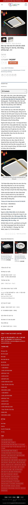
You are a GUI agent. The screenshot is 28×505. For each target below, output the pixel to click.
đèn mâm (18, 485)
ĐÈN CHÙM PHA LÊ (22, 460)
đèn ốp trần (5, 70)
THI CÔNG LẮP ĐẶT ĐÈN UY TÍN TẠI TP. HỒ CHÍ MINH (11, 453)
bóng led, (21, 218)
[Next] (24, 23)
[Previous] (3, 23)
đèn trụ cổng (12, 220)
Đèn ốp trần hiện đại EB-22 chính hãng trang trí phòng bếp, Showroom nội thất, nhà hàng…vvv (20, 257)
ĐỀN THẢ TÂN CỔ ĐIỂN (6, 485)
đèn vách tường (11, 488)
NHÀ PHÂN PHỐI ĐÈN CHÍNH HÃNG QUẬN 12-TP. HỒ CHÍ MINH (13, 444)
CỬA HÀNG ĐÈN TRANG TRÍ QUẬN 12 (8, 442)
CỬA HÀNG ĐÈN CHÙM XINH (7, 439)
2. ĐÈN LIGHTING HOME (6, 370)
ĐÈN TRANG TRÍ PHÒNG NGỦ (7, 474)
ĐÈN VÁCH (16, 474)
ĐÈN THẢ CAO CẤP (5, 467)
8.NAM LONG (4, 387)
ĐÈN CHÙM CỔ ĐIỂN (20, 455)
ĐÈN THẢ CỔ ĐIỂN (13, 467)
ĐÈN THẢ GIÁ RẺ (21, 467)
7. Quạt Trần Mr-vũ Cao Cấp (7, 384)
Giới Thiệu (3, 423)
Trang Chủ (4, 499)
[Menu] (2, 4)
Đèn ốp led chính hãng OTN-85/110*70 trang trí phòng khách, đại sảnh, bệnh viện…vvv (7, 257)
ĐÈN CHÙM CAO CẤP (11, 455)
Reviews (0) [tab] (4, 86)
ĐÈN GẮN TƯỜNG (12, 462)
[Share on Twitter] (7, 75)
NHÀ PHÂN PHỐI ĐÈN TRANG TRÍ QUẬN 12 (9, 450)
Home (2, 43)
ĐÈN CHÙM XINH (5, 462)
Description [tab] (4, 83)
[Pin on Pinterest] (13, 75)
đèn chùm (13, 485)
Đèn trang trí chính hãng (7, 71)
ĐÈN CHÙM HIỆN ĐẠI (13, 457)
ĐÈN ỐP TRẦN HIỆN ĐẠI (16, 43)
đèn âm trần (18, 488)
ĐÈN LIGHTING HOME (21, 462)
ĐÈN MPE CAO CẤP (9, 464)
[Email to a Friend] (10, 75)
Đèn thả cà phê (4, 354)
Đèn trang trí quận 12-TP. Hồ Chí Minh (8, 483)
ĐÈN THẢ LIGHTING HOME (6, 469)
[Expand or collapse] (25, 91)
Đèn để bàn (3, 362)
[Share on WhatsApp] (2, 75)
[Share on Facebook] (5, 75)
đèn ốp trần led (10, 70)
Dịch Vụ (19, 499)
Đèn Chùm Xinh (10, 212)
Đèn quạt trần (4, 351)
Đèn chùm (3, 356)
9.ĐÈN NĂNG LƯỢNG (5, 390)
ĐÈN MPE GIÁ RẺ (18, 464)
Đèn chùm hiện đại (5, 359)
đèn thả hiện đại (4, 488)
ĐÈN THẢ (23, 464)
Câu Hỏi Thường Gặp (5, 429)
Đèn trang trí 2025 (5, 478)
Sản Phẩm (15, 499)
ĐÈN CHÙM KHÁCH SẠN (6, 460)
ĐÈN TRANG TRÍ (4, 471)
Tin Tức (3, 432)
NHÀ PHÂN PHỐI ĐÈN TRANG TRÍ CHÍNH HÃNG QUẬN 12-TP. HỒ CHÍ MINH (13, 447)
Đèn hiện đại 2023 (5, 365)
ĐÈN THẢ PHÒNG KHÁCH (17, 469)
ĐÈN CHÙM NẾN (15, 460)
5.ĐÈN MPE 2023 (5, 379)
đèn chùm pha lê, (13, 218)
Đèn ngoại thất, (19, 216)
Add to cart (13, 62)
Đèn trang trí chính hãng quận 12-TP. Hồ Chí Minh (10, 481)
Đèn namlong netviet (15, 476)
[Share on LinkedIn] (15, 75)
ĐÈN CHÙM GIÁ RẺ (5, 457)
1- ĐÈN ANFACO (4, 367)
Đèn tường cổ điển (19, 483)
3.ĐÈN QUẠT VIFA (5, 373)
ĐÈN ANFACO (4, 455)
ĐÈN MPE (3, 464)
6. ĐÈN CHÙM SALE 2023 (7, 381)
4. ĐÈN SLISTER (8, 43)
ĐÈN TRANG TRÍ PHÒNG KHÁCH (15, 471)
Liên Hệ (3, 426)
